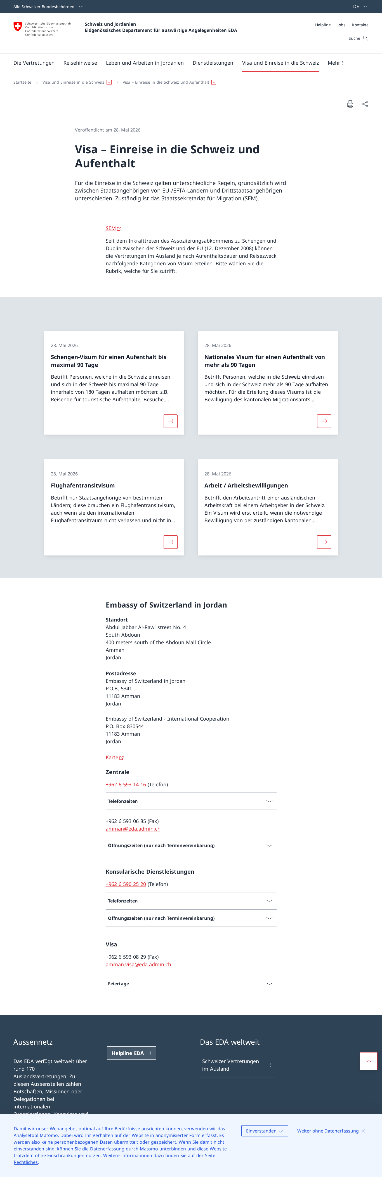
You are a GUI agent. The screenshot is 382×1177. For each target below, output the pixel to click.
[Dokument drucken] (350, 104)
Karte (112, 757)
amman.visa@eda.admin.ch (138, 964)
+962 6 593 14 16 (126, 784)
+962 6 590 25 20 (126, 884)
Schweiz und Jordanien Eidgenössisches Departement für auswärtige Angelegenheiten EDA (161, 27)
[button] (34, 63)
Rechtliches (26, 1162)
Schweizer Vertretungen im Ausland (230, 1065)
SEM (111, 228)
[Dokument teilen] (364, 104)
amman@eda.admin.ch (133, 828)
